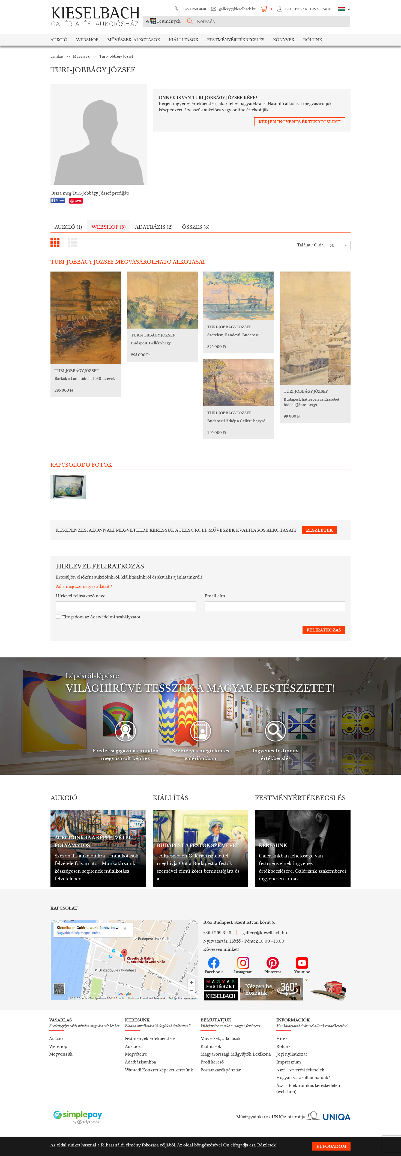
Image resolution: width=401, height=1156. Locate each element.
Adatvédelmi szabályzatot (115, 617)
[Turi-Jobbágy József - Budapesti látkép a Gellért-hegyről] (238, 382)
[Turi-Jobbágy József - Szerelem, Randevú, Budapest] (238, 296)
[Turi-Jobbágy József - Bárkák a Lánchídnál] (85, 318)
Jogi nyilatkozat (291, 1054)
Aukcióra (134, 1046)
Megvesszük (61, 1054)
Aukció (58, 39)
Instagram (243, 972)
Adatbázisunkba (140, 1062)
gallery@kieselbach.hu (237, 9)
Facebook (214, 972)
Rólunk (312, 39)
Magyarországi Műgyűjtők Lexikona (235, 1054)
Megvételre (136, 1054)
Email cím (215, 596)
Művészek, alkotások (220, 1038)
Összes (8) (196, 227)
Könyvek (283, 39)
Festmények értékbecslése (150, 1038)
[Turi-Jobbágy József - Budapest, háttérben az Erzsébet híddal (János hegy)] (315, 328)
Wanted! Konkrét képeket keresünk (159, 1070)
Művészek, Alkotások (133, 39)
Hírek (282, 1038)
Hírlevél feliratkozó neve (80, 596)
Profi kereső (212, 1062)
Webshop (87, 39)
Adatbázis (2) (154, 227)
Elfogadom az (101, 617)
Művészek (81, 56)
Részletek (266, 1145)
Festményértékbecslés (235, 39)
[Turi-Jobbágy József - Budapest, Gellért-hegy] (162, 300)
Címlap (56, 56)
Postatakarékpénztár (220, 1070)
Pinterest (272, 972)
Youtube (302, 972)
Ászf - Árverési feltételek (300, 1070)
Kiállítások (183, 39)
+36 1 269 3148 (194, 9)
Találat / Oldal (311, 245)
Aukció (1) (68, 227)
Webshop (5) (108, 227)
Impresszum (288, 1062)
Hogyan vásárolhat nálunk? (303, 1077)
